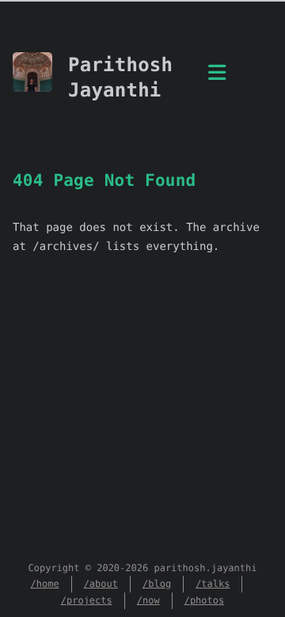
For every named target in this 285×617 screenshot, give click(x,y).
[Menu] (217, 81)
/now (148, 600)
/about (101, 583)
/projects (86, 600)
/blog (156, 583)
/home (45, 583)
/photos (204, 600)
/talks (213, 583)
